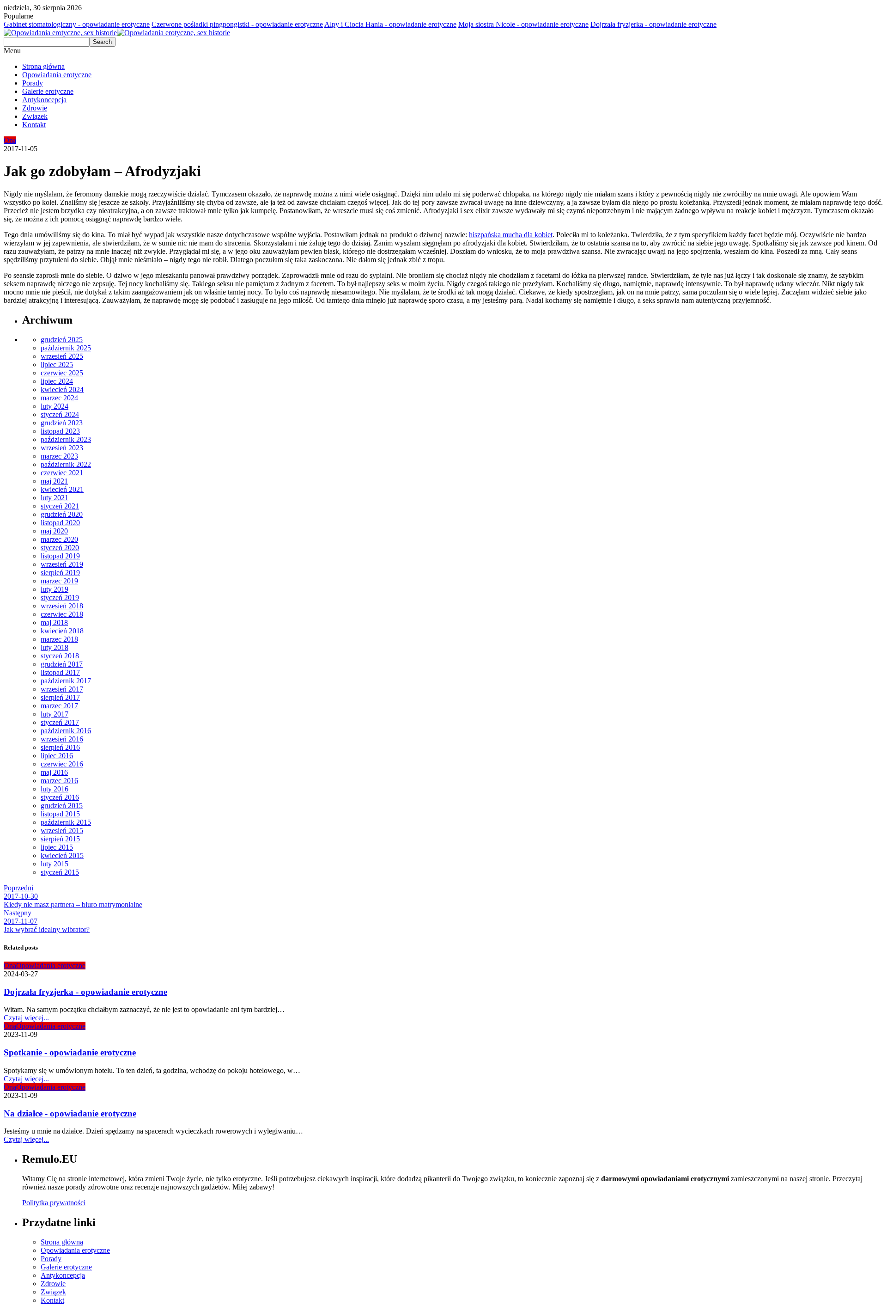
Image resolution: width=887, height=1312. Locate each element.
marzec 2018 (59, 639)
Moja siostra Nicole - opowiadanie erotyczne (523, 24)
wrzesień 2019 (62, 564)
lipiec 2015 (57, 847)
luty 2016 (54, 789)
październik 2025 (66, 348)
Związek (35, 116)
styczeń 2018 (60, 656)
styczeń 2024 (60, 414)
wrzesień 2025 (62, 356)
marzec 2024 (59, 398)
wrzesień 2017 (62, 689)
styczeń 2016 (60, 797)
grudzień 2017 (62, 664)
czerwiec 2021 (62, 473)
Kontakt (34, 125)
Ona (10, 140)
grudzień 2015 (62, 805)
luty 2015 (54, 864)
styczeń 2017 (60, 722)
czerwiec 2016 (62, 764)
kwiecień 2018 (62, 631)
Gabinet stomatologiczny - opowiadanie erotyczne (77, 24)
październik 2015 (66, 822)
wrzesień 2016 (62, 739)
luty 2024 (54, 406)
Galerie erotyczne (47, 91)
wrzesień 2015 (62, 830)
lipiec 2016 (57, 756)
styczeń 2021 (60, 506)
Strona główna (43, 66)
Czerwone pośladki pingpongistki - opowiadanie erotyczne (237, 24)
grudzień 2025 (62, 339)
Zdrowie (34, 108)
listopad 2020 (60, 523)
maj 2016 (54, 772)
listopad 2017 (60, 672)
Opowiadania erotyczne (56, 75)
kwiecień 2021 (62, 489)
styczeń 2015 (60, 872)
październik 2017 (66, 681)
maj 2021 (54, 481)
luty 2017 (54, 714)
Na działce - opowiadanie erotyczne (70, 1113)
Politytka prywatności (53, 1203)
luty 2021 (54, 498)
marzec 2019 (59, 581)
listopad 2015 (60, 814)
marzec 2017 (59, 706)
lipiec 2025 (57, 364)
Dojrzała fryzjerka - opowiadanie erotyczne (653, 24)
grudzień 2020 (62, 514)
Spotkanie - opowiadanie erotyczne (70, 1052)
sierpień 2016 (60, 747)
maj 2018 (54, 622)
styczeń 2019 (60, 597)
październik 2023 (66, 439)
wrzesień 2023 (62, 448)
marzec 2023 (59, 456)
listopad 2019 (60, 556)
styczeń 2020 (60, 548)
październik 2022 (66, 464)
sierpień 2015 (60, 839)
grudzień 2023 (62, 423)
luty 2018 (54, 647)
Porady (32, 83)
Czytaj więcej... (26, 1018)
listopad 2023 (60, 431)
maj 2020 (54, 531)
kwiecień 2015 (62, 855)
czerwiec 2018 (62, 614)
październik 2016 (66, 731)
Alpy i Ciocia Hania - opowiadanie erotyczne (390, 24)
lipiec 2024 (57, 381)
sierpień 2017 (60, 697)
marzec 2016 (59, 781)
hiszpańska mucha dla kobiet (511, 235)
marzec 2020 (59, 539)
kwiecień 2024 (62, 389)
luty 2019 (54, 589)
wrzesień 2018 (62, 606)
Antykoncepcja (44, 100)
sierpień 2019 (60, 572)
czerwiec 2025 (62, 373)
